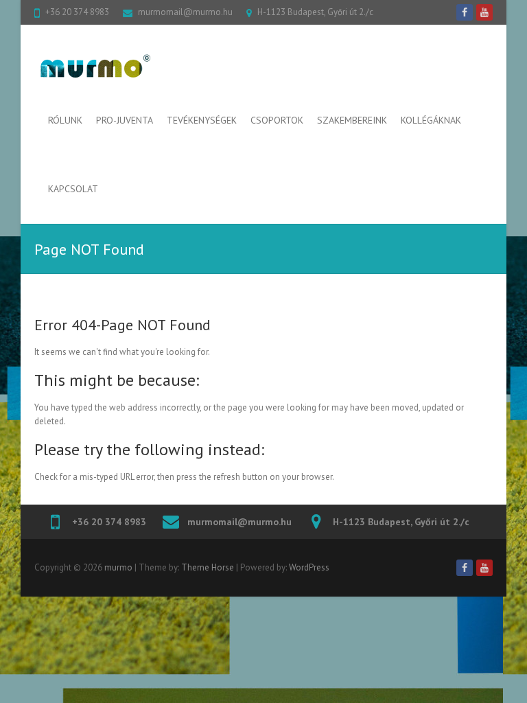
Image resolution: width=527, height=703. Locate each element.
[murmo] (85, 67)
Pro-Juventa (124, 120)
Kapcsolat (73, 189)
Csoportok (276, 120)
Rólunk (65, 120)
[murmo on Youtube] (484, 12)
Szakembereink (352, 120)
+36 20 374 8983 (77, 12)
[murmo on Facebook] (464, 12)
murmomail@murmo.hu (185, 12)
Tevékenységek (202, 120)
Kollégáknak (431, 120)
